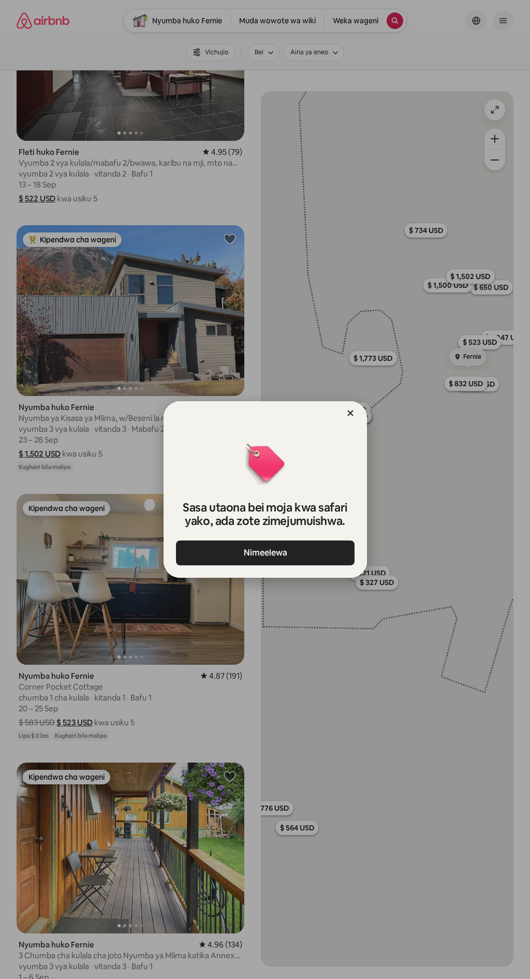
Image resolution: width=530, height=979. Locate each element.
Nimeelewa (265, 552)
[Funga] (350, 413)
